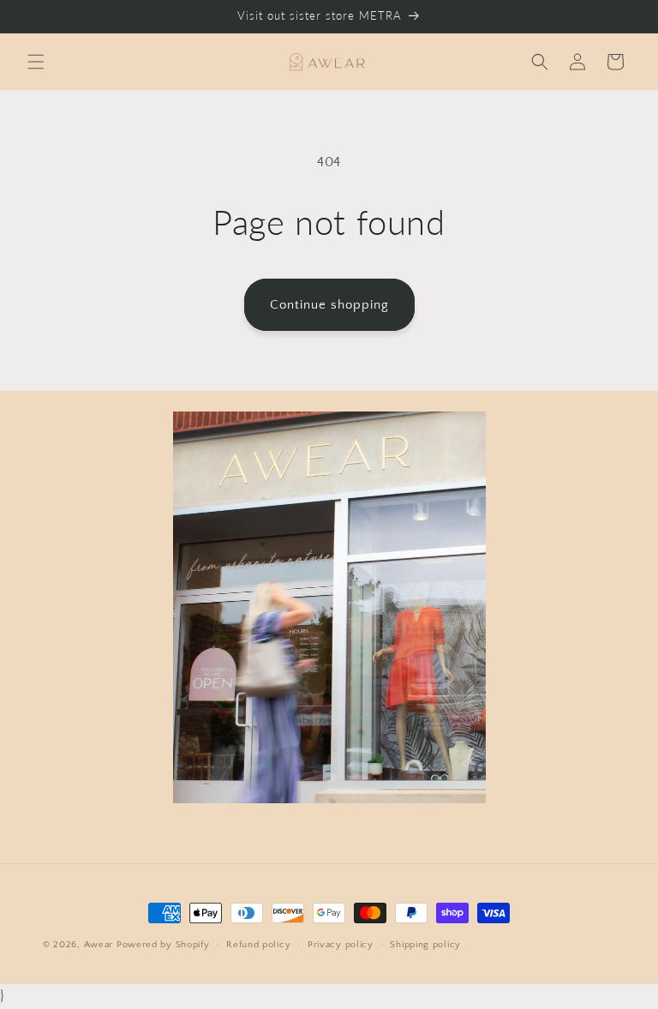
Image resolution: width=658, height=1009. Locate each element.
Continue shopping (329, 304)
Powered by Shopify (163, 945)
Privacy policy (341, 945)
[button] (36, 62)
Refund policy (258, 945)
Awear (99, 945)
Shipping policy (425, 945)
